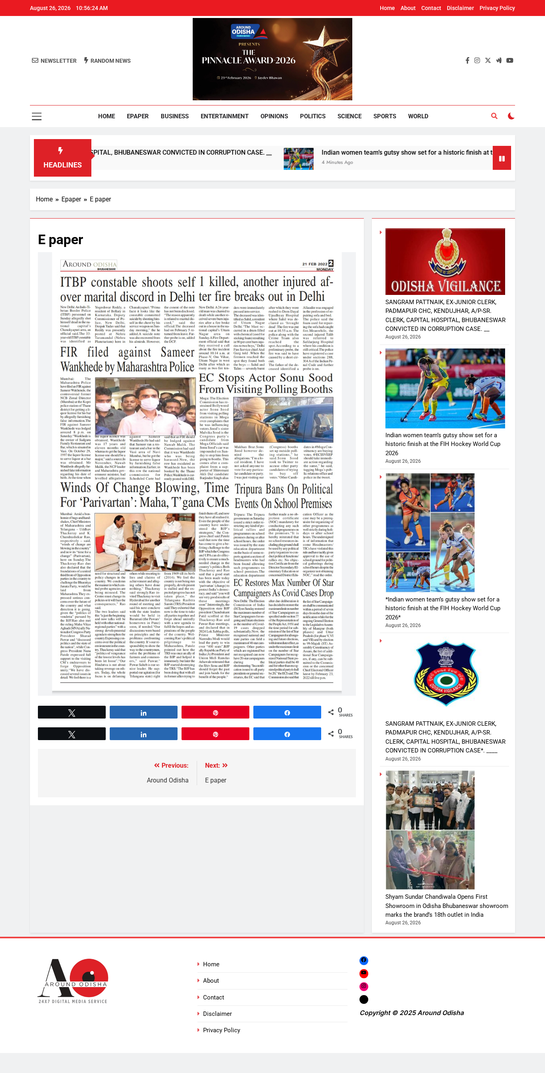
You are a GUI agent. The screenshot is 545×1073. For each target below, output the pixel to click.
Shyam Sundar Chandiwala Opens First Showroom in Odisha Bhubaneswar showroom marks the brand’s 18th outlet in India (446, 905)
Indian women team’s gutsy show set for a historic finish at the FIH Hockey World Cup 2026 (395, 152)
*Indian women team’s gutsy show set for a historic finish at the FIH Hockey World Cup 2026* (442, 608)
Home (387, 8)
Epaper (138, 116)
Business (175, 116)
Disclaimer (460, 8)
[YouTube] (363, 973)
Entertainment (225, 116)
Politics (313, 116)
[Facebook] (363, 961)
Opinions (274, 116)
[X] (363, 999)
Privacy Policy (497, 8)
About (408, 8)
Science (349, 116)
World (418, 116)
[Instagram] (363, 986)
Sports (384, 116)
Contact (431, 8)
